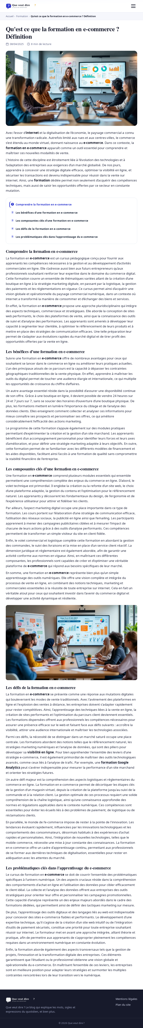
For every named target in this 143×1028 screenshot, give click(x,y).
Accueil (9, 16)
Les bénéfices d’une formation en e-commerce (47, 212)
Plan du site (123, 1004)
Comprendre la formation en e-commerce (44, 204)
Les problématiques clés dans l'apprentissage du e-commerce (57, 237)
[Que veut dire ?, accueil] (22, 6)
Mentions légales (126, 999)
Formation (22, 16)
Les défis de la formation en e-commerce (43, 229)
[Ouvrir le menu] (133, 6)
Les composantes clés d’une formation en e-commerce (52, 220)
